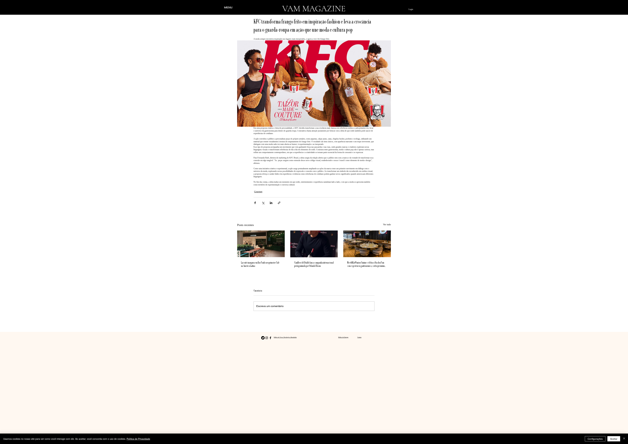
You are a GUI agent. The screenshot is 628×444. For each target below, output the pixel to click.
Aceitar (613, 438)
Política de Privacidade (138, 438)
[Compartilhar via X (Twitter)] (263, 202)
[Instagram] (266, 338)
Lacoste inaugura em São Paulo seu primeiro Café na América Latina (260, 264)
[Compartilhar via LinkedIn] (271, 202)
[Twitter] (263, 338)
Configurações (595, 438)
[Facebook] (270, 338)
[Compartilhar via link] (279, 202)
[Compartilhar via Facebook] (255, 202)
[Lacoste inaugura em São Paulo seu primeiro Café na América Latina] (261, 244)
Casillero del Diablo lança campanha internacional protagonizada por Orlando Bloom (314, 264)
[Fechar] (624, 438)
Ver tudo (387, 224)
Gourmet (258, 191)
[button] (228, 7)
